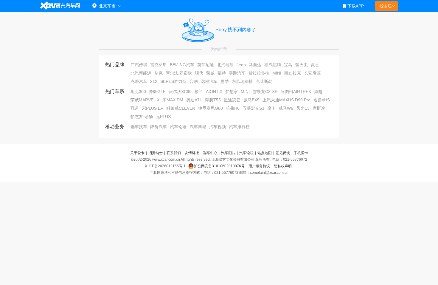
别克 (158, 73)
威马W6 (286, 108)
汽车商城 (198, 126)
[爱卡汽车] (60, 5)
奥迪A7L (194, 99)
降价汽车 (158, 126)
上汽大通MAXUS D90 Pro (286, 99)
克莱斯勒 (264, 81)
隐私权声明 (283, 166)
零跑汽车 (237, 73)
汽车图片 (228, 153)
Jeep (241, 64)
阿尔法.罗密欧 (179, 73)
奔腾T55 (213, 99)
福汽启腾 (272, 64)
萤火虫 (301, 64)
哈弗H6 (233, 108)
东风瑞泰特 (242, 81)
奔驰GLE (157, 91)
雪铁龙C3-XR (265, 91)
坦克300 (138, 91)
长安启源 (312, 73)
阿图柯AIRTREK (296, 91)
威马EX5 (251, 99)
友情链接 (192, 153)
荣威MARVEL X (145, 99)
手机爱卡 (301, 153)
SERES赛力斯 (173, 81)
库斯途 (319, 108)
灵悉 (315, 64)
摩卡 (271, 108)
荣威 (210, 73)
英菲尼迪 (205, 64)
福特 (222, 73)
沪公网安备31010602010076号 (220, 166)
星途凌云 (232, 99)
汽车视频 (217, 126)
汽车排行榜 (239, 126)
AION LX (214, 91)
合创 (194, 81)
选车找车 (139, 126)
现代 (199, 73)
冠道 (135, 108)
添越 (318, 91)
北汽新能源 (141, 73)
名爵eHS (321, 99)
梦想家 (231, 91)
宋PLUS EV (152, 108)
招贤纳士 (155, 153)
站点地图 (264, 153)
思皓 (224, 81)
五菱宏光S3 (253, 108)
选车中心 (210, 153)
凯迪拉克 (292, 73)
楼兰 (199, 91)
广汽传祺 (139, 64)
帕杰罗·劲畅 (142, 116)
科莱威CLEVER (180, 108)
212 (153, 81)
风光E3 (303, 108)
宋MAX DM (172, 99)
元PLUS (163, 116)
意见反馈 (283, 153)
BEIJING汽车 (182, 64)
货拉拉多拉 (258, 73)
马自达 (255, 64)
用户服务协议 (259, 166)
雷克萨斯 (158, 64)
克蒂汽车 (139, 81)
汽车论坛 (178, 126)
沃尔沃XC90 (180, 91)
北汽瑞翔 (225, 64)
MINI (276, 73)
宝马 (288, 64)
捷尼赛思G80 (210, 108)
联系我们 (174, 153)
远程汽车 (209, 81)
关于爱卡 (137, 153)
